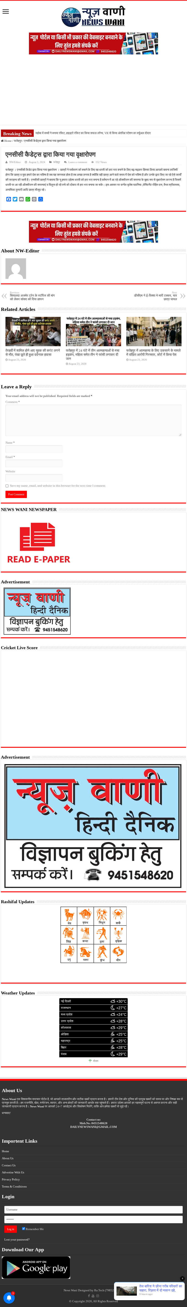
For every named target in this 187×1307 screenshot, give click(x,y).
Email (10, 457)
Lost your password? (17, 1239)
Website (10, 471)
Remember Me (34, 1229)
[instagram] (97, 1296)
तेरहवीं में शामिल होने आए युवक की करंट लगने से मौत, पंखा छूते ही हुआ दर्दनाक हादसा (32, 352)
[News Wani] (93, 15)
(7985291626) (114, 1290)
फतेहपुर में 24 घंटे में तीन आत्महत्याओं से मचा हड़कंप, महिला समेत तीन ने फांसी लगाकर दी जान (92, 354)
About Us (7, 1158)
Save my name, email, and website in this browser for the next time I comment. (58, 485)
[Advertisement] (93, 93)
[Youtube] (93, 1296)
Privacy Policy (11, 1179)
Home (8, 140)
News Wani (70, 1290)
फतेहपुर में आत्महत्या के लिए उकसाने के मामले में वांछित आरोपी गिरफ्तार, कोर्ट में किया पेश (153, 352)
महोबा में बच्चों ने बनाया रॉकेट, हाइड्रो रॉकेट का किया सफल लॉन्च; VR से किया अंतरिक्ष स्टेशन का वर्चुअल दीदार (93, 133)
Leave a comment (77, 162)
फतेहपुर (18, 140)
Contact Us (9, 1165)
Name (10, 442)
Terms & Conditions (14, 1186)
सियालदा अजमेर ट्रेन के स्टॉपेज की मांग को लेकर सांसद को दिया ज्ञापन (32, 296)
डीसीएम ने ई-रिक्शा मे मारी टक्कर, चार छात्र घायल (155, 296)
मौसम (95, 1061)
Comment (12, 402)
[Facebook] (89, 1296)
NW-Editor (15, 162)
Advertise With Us (13, 1172)
